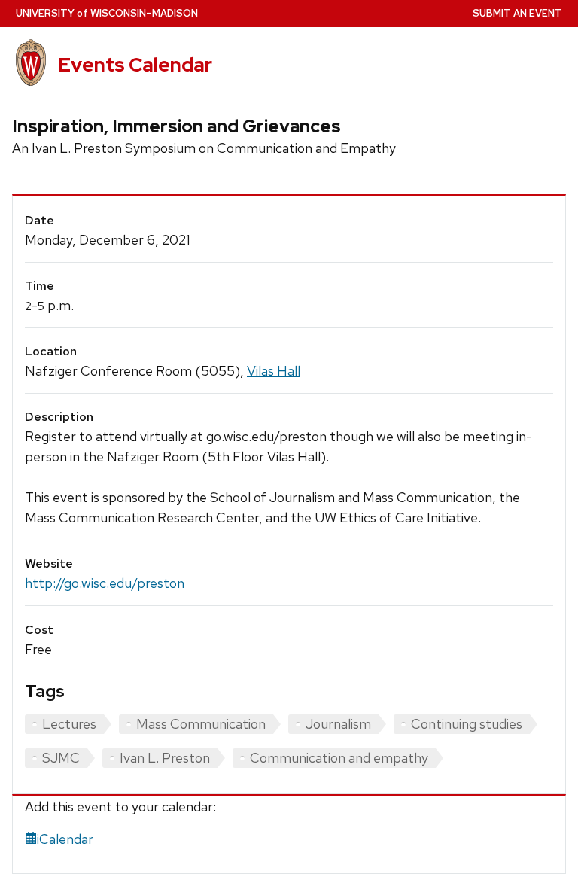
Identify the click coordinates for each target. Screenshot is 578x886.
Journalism (338, 723)
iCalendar (65, 839)
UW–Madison (107, 13)
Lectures (69, 723)
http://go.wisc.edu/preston (104, 583)
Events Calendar (135, 65)
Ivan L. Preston (165, 757)
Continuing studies (466, 723)
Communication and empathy (339, 757)
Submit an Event (517, 13)
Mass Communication (201, 723)
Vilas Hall (273, 370)
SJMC (61, 757)
